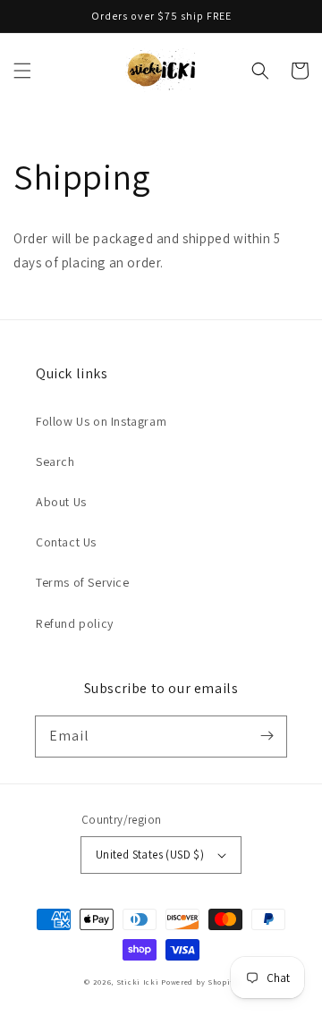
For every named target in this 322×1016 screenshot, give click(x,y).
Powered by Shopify (199, 981)
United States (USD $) (150, 854)
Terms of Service (83, 582)
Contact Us (66, 542)
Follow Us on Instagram (101, 421)
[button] (22, 70)
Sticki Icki (137, 981)
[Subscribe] (266, 736)
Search (55, 461)
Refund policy (75, 623)
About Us (61, 502)
